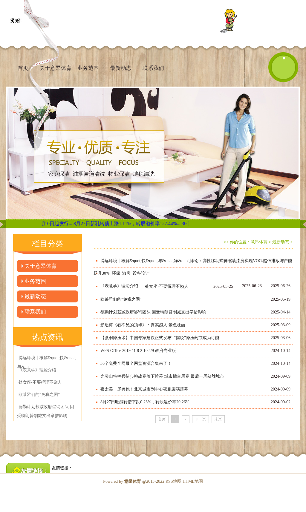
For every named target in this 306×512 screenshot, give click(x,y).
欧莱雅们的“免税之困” (121, 299)
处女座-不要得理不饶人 (166, 286)
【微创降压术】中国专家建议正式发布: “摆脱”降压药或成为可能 (159, 338)
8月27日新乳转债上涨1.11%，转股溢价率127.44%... (112, 223)
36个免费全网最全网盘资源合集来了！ (136, 363)
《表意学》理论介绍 (119, 286)
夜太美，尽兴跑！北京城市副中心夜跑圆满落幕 (144, 389)
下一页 (200, 419)
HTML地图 (193, 481)
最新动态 (120, 68)
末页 (218, 419)
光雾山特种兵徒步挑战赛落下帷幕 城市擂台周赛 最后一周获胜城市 (162, 376)
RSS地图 (173, 481)
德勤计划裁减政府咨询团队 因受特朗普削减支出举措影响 (153, 312)
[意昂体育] (14, 21)
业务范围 (88, 68)
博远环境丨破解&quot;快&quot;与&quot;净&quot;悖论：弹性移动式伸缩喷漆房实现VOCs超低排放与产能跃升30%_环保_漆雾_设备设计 (193, 267)
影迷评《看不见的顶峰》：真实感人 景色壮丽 (142, 325)
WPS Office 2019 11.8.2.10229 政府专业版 (138, 350)
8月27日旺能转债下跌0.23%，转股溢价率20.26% (144, 402)
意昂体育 (259, 242)
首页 (23, 68)
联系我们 (153, 68)
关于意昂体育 (41, 266)
